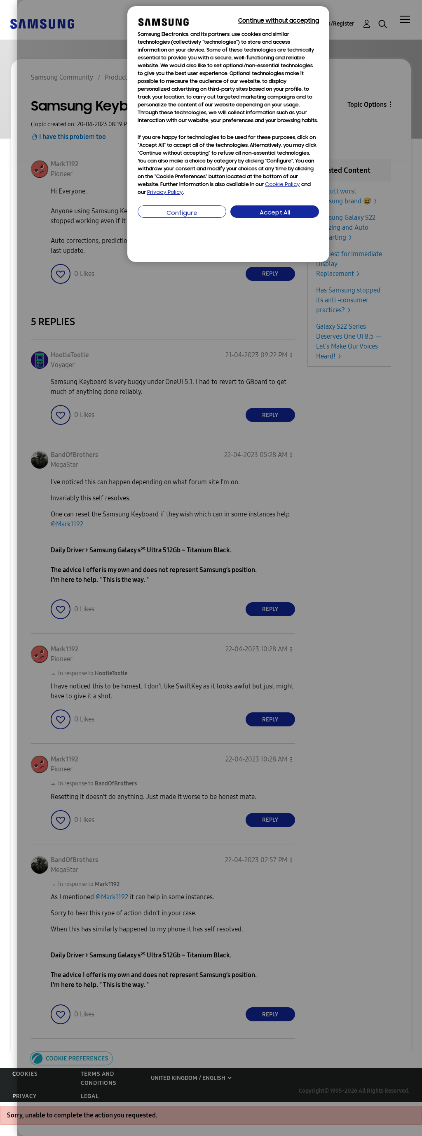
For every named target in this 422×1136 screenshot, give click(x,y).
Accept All (275, 213)
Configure (181, 213)
